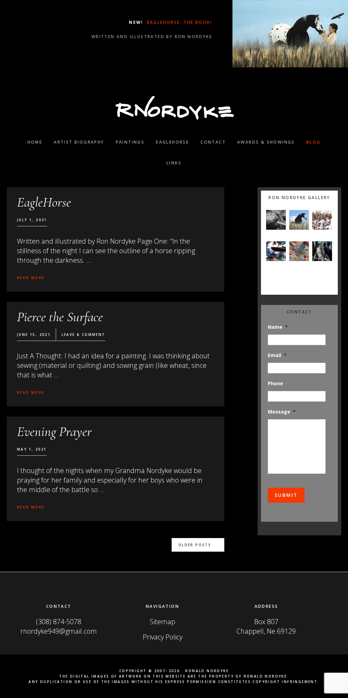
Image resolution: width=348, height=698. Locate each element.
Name (278, 327)
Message (282, 412)
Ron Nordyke (174, 108)
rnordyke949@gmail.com (58, 631)
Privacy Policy (162, 637)
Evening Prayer (54, 431)
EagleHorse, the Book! (178, 22)
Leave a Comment (83, 334)
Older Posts (194, 544)
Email (277, 355)
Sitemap (162, 621)
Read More (31, 277)
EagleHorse (44, 202)
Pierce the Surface (60, 317)
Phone (275, 383)
